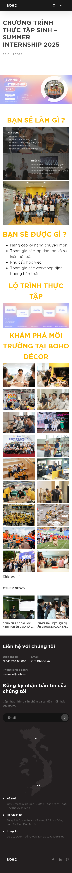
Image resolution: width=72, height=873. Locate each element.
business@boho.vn (15, 674)
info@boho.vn (40, 661)
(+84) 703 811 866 (15, 661)
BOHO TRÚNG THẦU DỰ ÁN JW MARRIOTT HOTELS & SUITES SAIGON (19, 626)
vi (61, 5)
